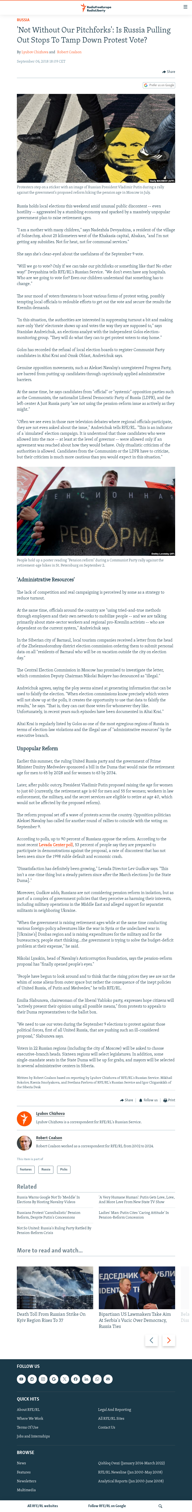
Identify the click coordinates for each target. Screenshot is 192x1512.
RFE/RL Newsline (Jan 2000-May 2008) (130, 1472)
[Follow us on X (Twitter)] (64, 1379)
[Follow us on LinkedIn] (86, 1379)
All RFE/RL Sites (111, 1419)
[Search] (160, 1506)
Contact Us (106, 1428)
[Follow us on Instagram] (43, 1379)
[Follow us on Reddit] (32, 1379)
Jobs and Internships (33, 1436)
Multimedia (26, 1490)
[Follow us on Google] (53, 1379)
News (21, 1464)
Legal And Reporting (114, 1410)
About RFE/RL (28, 1410)
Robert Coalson (69, 52)
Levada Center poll (56, 845)
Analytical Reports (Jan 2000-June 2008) (131, 1481)
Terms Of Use (27, 1428)
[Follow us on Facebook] (75, 1379)
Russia (23, 20)
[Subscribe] (107, 1379)
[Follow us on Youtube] (21, 1379)
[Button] (168, 72)
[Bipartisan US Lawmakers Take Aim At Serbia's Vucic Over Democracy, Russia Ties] (137, 1287)
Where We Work (30, 1419)
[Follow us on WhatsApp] (97, 1379)
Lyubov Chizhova (35, 52)
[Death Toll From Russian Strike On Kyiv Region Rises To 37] (55, 1287)
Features (24, 1472)
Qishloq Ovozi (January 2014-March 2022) (131, 1464)
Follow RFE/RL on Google (107, 1506)
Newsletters (26, 1481)
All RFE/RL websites (42, 1506)
